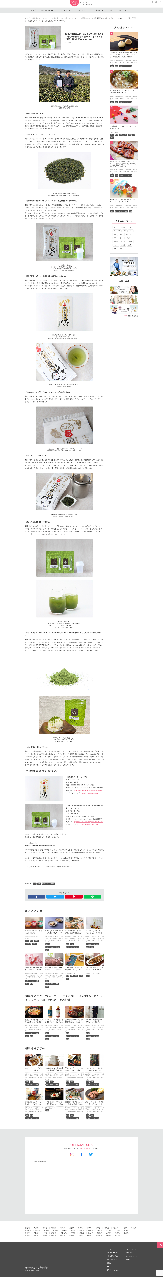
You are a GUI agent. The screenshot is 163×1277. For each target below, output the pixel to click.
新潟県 (37, 1230)
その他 (117, 1235)
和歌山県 (63, 1233)
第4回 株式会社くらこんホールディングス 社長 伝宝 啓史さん (94, 970)
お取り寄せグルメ (66, 10)
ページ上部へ (160, 1245)
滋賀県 (126, 1230)
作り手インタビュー (125, 10)
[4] (124, 158)
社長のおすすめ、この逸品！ (93, 973)
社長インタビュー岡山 (32, 1084)
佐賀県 (53, 1235)
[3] (124, 123)
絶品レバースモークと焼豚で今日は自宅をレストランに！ (94, 1104)
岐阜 (87, 1033)
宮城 (31, 1115)
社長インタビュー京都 (52, 984)
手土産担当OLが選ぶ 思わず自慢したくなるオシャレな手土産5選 (74, 970)
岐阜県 (90, 1230)
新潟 (72, 944)
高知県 (36, 1235)
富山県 (46, 1230)
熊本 (27, 984)
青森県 (36, 1228)
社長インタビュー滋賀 (72, 1084)
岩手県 (45, 1228)
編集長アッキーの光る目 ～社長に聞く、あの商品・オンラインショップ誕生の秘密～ (61, 18)
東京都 (133, 1228)
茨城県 (89, 1228)
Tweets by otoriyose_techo (40, 1161)
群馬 (27, 940)
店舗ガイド (99, 10)
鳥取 (87, 947)
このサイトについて (131, 1249)
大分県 (80, 1235)
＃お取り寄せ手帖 (87, 1148)
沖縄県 (108, 1235)
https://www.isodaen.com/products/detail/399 (88, 790)
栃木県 (98, 1228)
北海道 (48, 944)
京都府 (27, 1233)
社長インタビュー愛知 (48, 883)
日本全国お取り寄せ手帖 (36, 1267)
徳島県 (117, 1233)
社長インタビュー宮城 (32, 1118)
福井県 (64, 1230)
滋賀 (81, 976)
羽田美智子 (117, 230)
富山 (27, 1036)
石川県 (55, 1230)
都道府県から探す (48, 10)
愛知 (39, 883)
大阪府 (36, 1233)
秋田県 (62, 1228)
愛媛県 (27, 1235)
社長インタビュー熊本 (32, 981)
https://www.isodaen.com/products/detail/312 (88, 822)
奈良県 (53, 1233)
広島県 (99, 1233)
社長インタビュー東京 (52, 1036)
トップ (33, 10)
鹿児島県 (99, 1235)
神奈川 (128, 238)
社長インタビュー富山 (32, 1033)
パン (131, 230)
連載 (110, 10)
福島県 (80, 1228)
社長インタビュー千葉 (92, 1118)
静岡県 (99, 1230)
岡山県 (90, 1233)
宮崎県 (89, 1235)
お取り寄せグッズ (84, 10)
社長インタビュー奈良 (92, 1084)
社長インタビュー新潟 (72, 947)
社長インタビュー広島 (126, 175)
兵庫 (125, 134)
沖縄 (121, 234)
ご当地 (123, 245)
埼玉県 (115, 1228)
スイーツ (28, 943)
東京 (72, 976)
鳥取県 (73, 1233)
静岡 (76, 976)
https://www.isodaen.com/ (89, 793)
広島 (116, 175)
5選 (67, 979)
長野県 (82, 1230)
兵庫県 (45, 1233)
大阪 (87, 976)
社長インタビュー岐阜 (92, 1036)
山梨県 (73, 1230)
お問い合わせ (129, 1252)
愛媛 (129, 245)
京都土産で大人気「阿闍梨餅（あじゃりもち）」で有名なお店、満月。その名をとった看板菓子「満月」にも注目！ (123, 55)
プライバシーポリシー (132, 1256)
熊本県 (71, 1235)
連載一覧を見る (133, 316)
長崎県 (62, 1235)
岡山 (31, 1081)
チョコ (34, 943)
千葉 (92, 1115)
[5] (124, 196)
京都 (47, 981)
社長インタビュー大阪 (126, 102)
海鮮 (115, 248)
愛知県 (108, 1230)
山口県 (108, 1233)
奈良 (92, 1081)
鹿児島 (116, 241)
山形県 (71, 1228)
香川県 (126, 1233)
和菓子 (130, 241)
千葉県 (124, 1228)
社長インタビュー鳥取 (92, 944)
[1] (124, 49)
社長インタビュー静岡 (72, 1036)
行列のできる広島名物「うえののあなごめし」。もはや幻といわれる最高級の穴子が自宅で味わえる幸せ (123, 164)
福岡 (67, 976)
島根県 (82, 1233)
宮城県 (53, 1228)
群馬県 (107, 1228)
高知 (115, 238)
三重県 (117, 1230)
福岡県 (45, 1235)
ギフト (116, 227)
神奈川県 (28, 1230)
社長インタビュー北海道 (53, 947)
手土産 (36, 940)
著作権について (130, 1259)
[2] (124, 87)
